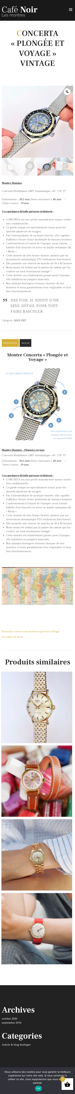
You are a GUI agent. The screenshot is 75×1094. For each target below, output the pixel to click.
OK (38, 1088)
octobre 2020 (9, 1018)
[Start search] (70, 838)
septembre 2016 (11, 1022)
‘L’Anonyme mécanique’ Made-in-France (36, 898)
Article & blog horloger (16, 1044)
